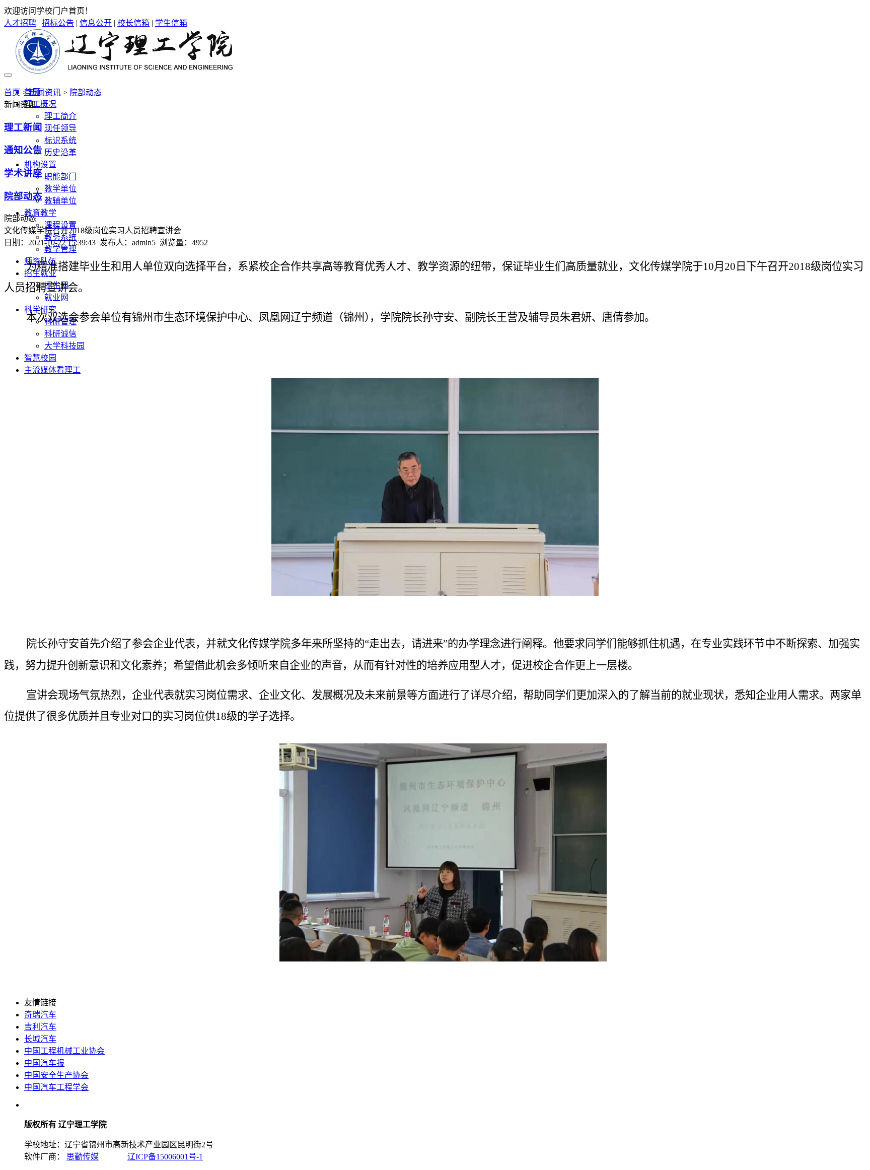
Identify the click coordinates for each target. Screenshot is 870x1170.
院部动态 (85, 92)
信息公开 (96, 23)
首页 (12, 92)
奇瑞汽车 (40, 1014)
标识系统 (60, 140)
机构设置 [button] (40, 164)
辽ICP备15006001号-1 (165, 1156)
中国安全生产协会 (56, 1075)
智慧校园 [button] (40, 358)
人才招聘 (20, 23)
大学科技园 (64, 345)
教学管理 (60, 249)
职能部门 (60, 176)
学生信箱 (171, 23)
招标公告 (58, 23)
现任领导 (60, 128)
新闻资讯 (45, 92)
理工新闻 (23, 127)
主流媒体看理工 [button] (52, 370)
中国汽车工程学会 (56, 1087)
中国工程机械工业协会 (64, 1051)
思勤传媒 (82, 1156)
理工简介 (60, 116)
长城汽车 (40, 1039)
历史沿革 (60, 152)
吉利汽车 (40, 1026)
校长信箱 (133, 23)
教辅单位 (60, 200)
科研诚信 (60, 333)
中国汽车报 (44, 1063)
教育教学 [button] (40, 213)
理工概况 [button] (40, 104)
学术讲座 (23, 173)
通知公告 (23, 150)
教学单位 (60, 188)
